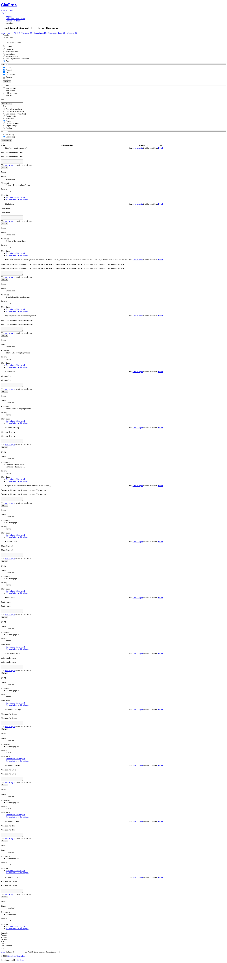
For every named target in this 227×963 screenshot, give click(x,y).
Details (160, 148)
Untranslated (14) (39, 33)
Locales (10, 10)
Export (3, 952)
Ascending (10, 134)
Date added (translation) (15, 111)
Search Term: (8, 38)
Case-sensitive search (14, 43)
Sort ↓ (10, 33)
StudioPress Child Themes (15, 19)
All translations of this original (17, 199)
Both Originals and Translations (17, 59)
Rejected (8, 77)
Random (9, 128)
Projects (4, 10)
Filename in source (13, 123)
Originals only (11, 49)
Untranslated (10, 75)
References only (12, 56)
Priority (8, 121)
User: (3, 99)
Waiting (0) (52, 33)
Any (7, 61)
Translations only (12, 52)
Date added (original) (14, 109)
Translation (10, 119)
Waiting (8, 70)
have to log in (138, 148)
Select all (7, 82)
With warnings (11, 93)
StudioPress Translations (16, 956)
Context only (10, 54)
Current (8, 67)
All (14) (17, 33)
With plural (10, 95)
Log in (3, 13)
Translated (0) (27, 33)
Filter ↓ (3, 33)
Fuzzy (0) (61, 33)
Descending (10, 137)
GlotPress (9, 4)
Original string (11, 116)
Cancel (4, 167)
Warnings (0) (72, 33)
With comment (11, 88)
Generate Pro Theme (13, 21)
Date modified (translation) (16, 114)
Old (7, 79)
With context (10, 91)
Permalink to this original (15, 197)
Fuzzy (7, 72)
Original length (11, 126)
